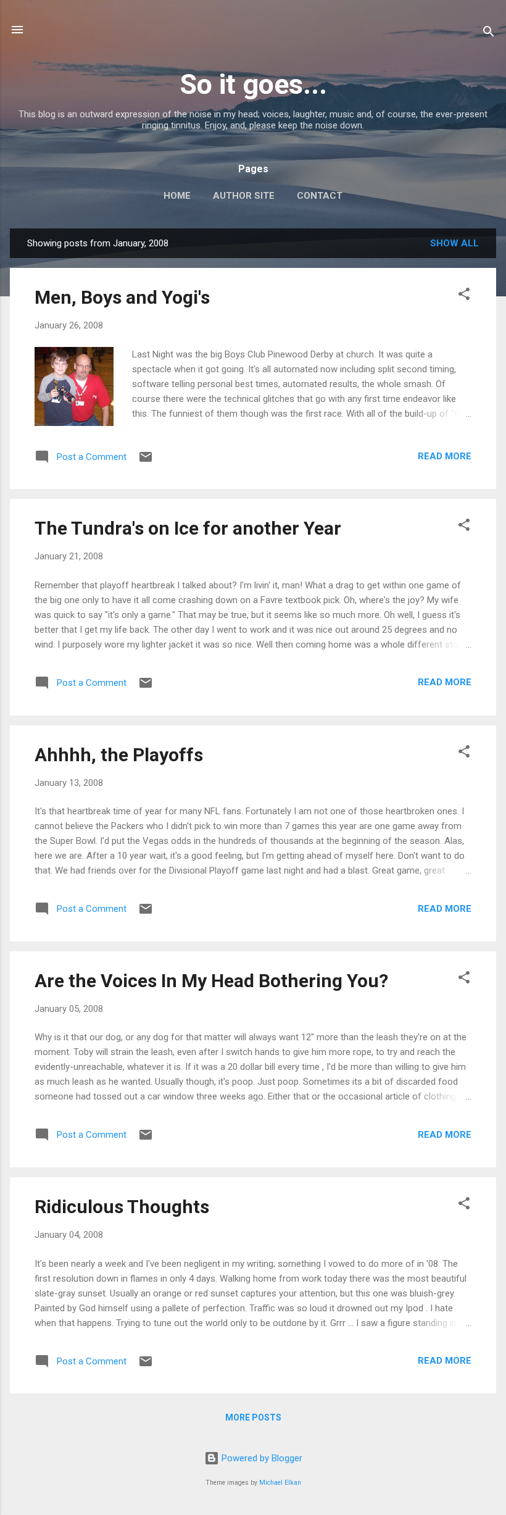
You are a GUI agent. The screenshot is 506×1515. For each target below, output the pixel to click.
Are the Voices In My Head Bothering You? (211, 980)
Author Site (244, 195)
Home (177, 195)
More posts (253, 1417)
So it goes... (253, 84)
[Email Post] (145, 461)
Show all (454, 243)
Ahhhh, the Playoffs (119, 755)
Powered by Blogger (260, 1458)
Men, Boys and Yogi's (122, 297)
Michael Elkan (280, 1483)
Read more (444, 456)
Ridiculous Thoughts (122, 1206)
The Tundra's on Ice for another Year (188, 528)
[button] (464, 296)
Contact (319, 195)
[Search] (488, 33)
